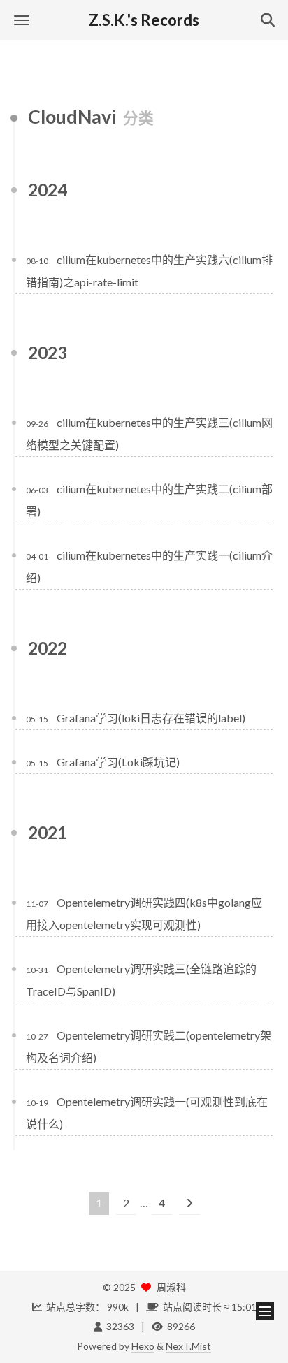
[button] (21, 20)
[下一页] (189, 1203)
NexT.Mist (188, 1346)
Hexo (142, 1346)
